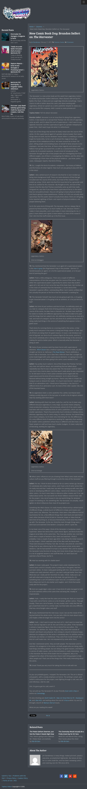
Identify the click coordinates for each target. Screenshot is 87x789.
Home (31, 27)
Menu (84, 2)
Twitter (66, 776)
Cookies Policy (23, 778)
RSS (15, 781)
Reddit (74, 776)
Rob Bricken (36, 741)
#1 (50, 698)
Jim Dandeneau (35, 42)
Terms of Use (7, 781)
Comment (70, 42)
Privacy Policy (11, 778)
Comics (62, 42)
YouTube (70, 776)
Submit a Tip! (6, 776)
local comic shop (71, 691)
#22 (38, 700)
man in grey (38, 268)
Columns (39, 27)
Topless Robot (7, 787)
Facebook (61, 776)
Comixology (41, 693)
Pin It (48, 716)
